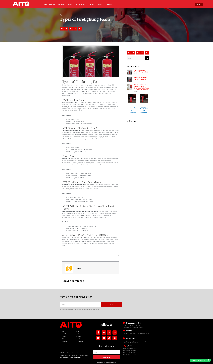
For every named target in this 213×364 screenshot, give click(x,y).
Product (92, 4)
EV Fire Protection (81, 4)
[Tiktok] (109, 338)
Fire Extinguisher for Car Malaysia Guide (140, 78)
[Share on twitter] (71, 28)
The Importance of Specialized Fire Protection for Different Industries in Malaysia (141, 87)
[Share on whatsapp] (80, 28)
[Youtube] (98, 338)
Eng (61, 15)
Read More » (136, 73)
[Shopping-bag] (114, 338)
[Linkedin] (104, 338)
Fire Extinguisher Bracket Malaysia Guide (141, 71)
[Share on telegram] (75, 28)
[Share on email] (66, 28)
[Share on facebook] (62, 28)
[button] (127, 105)
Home (45, 4)
